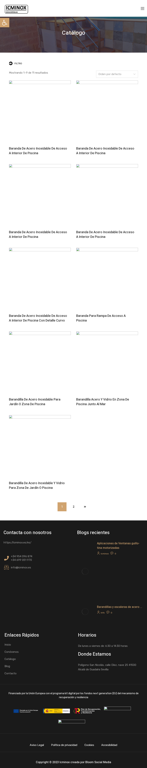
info (103, 612)
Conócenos (11, 651)
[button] (4, 22)
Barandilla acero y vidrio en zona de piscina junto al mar (102, 402)
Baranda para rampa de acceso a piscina (101, 318)
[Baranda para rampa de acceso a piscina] (107, 279)
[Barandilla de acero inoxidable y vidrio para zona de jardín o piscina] (40, 446)
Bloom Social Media (98, 762)
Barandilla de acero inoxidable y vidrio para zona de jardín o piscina (37, 485)
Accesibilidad (109, 745)
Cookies (89, 745)
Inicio (7, 644)
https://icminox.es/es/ (17, 542)
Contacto (10, 673)
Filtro (18, 63)
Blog (7, 666)
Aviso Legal (37, 745)
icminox (105, 553)
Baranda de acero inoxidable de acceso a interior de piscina (38, 151)
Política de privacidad (64, 745)
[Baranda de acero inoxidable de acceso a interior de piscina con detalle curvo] (40, 279)
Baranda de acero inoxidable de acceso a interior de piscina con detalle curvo (38, 318)
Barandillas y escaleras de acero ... (119, 607)
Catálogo (10, 659)
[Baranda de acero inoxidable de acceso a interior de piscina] (40, 111)
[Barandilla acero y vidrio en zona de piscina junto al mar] (107, 362)
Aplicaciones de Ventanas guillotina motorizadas (118, 545)
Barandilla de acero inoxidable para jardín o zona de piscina (34, 402)
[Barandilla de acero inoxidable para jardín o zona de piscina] (40, 362)
